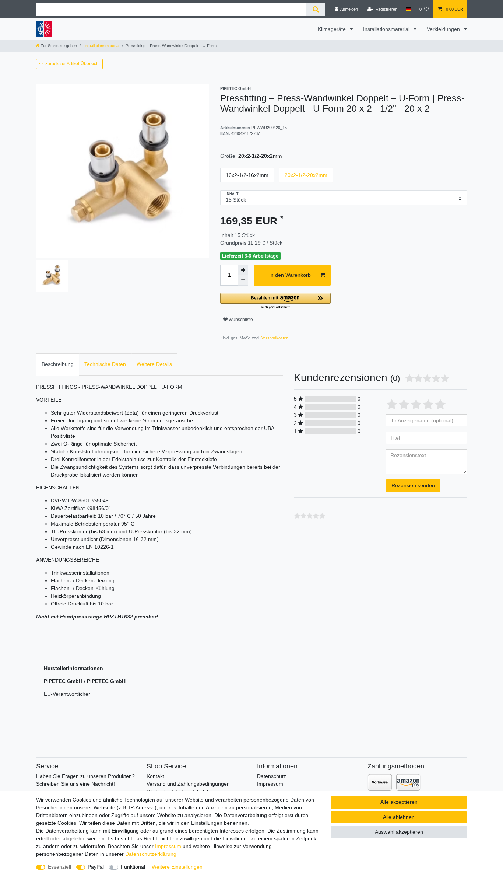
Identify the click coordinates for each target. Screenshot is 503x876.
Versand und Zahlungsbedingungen (188, 784)
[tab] (57, 364)
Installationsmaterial (387, 29)
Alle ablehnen (399, 817)
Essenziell (59, 867)
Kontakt (155, 776)
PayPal (96, 867)
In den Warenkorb (290, 275)
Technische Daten (105, 364)
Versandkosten (274, 338)
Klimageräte (332, 29)
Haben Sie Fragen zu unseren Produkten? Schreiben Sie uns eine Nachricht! (85, 780)
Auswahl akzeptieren (399, 832)
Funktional (133, 867)
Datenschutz (271, 776)
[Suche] (315, 9)
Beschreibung (58, 364)
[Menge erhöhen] (243, 270)
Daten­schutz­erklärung (150, 854)
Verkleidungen (444, 29)
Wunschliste (240, 319)
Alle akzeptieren (399, 802)
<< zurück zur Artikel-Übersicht (69, 63)
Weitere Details (154, 364)
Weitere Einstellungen (177, 867)
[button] (275, 301)
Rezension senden (413, 485)
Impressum (270, 784)
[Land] (408, 9)
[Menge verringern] (243, 280)
